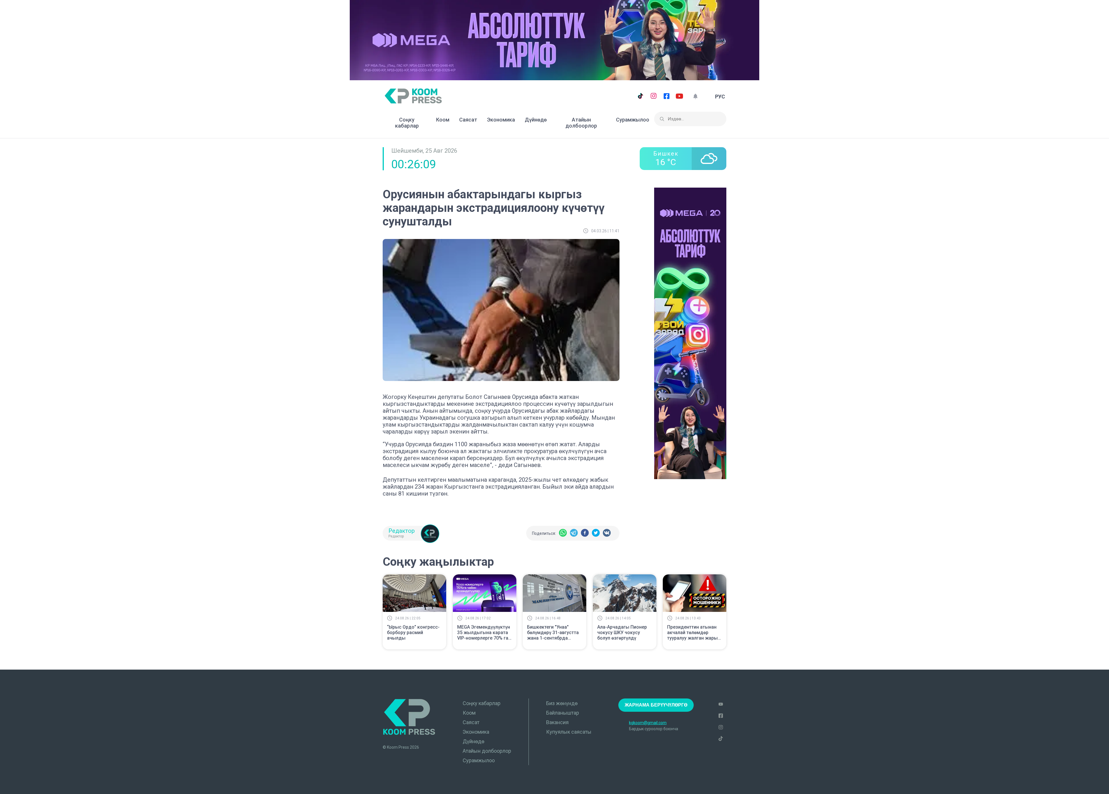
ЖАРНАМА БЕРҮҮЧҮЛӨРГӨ (656, 705)
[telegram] (574, 533)
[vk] (607, 533)
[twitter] (596, 533)
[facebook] (585, 533)
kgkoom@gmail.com (648, 722)
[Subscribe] (695, 96)
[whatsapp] (563, 533)
